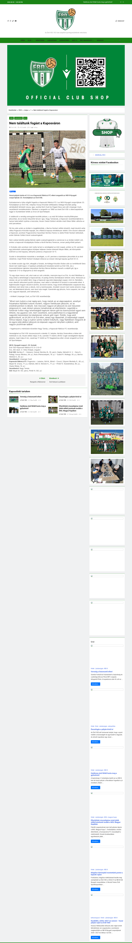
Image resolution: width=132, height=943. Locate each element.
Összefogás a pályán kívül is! (70, 397)
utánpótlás (111, 726)
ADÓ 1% (74, 40)
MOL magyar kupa (110, 817)
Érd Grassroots (86, 40)
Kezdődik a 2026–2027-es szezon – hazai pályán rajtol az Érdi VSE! (107, 922)
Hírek (23, 40)
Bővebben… (95, 684)
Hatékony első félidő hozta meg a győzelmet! (104, 774)
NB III (25, 118)
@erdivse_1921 (100, 155)
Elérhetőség (64, 40)
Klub (29, 40)
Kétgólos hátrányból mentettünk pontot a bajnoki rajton (107, 874)
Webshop (100, 40)
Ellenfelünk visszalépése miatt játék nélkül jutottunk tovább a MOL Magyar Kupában (85, 2)
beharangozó (95, 918)
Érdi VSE (13, 127)
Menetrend (40, 40)
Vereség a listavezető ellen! (30, 397)
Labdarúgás (52, 40)
